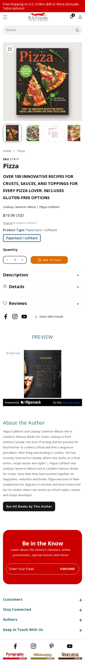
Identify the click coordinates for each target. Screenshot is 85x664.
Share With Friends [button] (51, 316)
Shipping (7, 223)
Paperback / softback (22, 239)
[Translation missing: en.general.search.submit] (77, 30)
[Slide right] (82, 133)
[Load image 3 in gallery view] (53, 133)
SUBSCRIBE (67, 568)
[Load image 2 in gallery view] (33, 133)
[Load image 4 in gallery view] (74, 133)
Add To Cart (51, 260)
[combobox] (42, 30)
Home (7, 151)
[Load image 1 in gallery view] (12, 133)
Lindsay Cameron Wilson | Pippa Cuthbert (31, 207)
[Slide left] (3, 133)
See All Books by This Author (29, 506)
